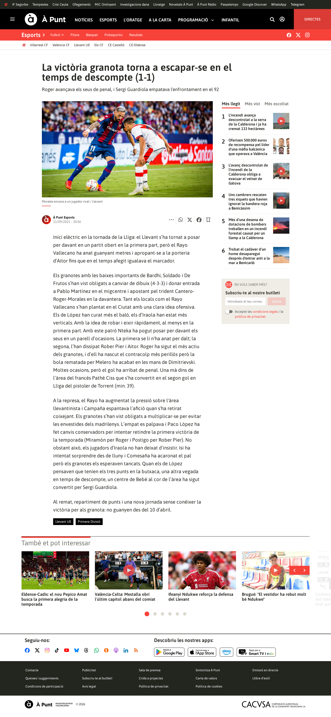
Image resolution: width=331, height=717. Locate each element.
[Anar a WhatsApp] (97, 650)
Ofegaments (82, 4)
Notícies (84, 20)
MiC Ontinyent (105, 4)
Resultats (136, 35)
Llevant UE (82, 45)
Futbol (55, 35)
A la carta (160, 20)
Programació (193, 20)
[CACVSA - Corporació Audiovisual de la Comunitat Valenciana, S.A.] (273, 704)
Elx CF (98, 45)
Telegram (297, 4)
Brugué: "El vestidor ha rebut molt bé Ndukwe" (274, 597)
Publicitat (89, 670)
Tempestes (40, 4)
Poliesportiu (113, 35)
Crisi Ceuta (60, 4)
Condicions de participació (44, 686)
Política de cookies (209, 686)
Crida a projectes (151, 678)
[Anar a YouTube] (67, 650)
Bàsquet (92, 35)
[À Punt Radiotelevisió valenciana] (49, 704)
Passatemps (229, 4)
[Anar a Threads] (87, 650)
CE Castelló (116, 45)
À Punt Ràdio (206, 4)
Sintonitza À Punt (208, 670)
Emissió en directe (265, 670)
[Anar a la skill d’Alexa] (226, 652)
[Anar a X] (38, 650)
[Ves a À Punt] (45, 19)
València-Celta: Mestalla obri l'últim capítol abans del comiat (125, 597)
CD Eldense (137, 45)
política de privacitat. (250, 316)
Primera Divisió (89, 521)
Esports (108, 20)
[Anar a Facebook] (28, 650)
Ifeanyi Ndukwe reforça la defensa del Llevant (200, 597)
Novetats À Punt (181, 4)
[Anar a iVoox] (107, 650)
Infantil (230, 20)
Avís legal (89, 686)
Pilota (74, 35)
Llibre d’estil (261, 678)
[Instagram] (307, 35)
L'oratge (159, 4)
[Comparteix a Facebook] (199, 219)
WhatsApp (278, 4)
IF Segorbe (20, 4)
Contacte (32, 670)
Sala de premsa (150, 670)
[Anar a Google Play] (169, 652)
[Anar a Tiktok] (58, 650)
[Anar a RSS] (137, 650)
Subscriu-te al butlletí (97, 678)
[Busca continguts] (272, 20)
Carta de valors (206, 678)
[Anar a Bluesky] (77, 650)
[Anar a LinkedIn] (127, 650)
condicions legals (265, 311)
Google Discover (255, 4)
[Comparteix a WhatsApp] (180, 219)
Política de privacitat (153, 686)
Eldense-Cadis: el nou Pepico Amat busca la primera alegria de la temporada (54, 599)
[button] (147, 614)
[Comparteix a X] (189, 219)
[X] (298, 35)
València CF (61, 45)
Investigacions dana (134, 4)
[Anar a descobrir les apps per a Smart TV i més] (256, 652)
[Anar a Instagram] (48, 650)
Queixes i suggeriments (42, 678)
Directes (312, 19)
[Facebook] (289, 35)
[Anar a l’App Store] (202, 652)
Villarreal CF (39, 45)
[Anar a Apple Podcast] (117, 650)
